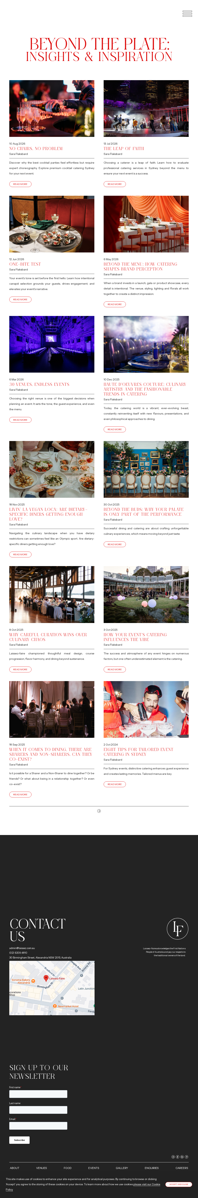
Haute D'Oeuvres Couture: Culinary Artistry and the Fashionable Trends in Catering (145, 389)
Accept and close (178, 1184)
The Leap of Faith (124, 148)
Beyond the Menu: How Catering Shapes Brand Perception (140, 266)
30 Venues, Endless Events (39, 384)
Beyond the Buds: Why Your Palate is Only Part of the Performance (144, 512)
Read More (20, 184)
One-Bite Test (25, 264)
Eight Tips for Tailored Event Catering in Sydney (138, 752)
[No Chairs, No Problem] (51, 108)
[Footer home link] (177, 928)
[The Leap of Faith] (146, 108)
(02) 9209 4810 (18, 952)
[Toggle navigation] (185, 13)
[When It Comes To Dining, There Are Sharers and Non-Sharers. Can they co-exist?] (51, 709)
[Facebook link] (177, 1157)
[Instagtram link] (173, 1157)
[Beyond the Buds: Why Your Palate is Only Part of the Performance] (146, 469)
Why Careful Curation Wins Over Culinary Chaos (48, 637)
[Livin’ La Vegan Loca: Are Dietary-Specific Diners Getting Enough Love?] (51, 469)
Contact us (37, 930)
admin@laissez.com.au (22, 948)
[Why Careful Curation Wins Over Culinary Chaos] (51, 594)
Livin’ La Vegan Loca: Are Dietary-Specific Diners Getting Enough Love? (48, 514)
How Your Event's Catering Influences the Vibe (135, 637)
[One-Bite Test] (51, 224)
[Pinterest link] (186, 1157)
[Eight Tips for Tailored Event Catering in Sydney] (146, 709)
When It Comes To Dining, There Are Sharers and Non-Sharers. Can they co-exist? (50, 754)
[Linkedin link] (182, 1157)
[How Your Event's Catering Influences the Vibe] (146, 594)
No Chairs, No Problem (36, 148)
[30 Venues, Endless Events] (51, 344)
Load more (99, 811)
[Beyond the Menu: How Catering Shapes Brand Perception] (146, 224)
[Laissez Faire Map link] (52, 987)
